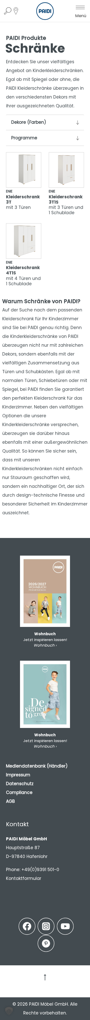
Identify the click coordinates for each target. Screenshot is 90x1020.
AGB (10, 801)
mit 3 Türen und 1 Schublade (66, 202)
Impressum (18, 775)
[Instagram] (46, 926)
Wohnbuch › (45, 645)
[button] (9, 1011)
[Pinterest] (46, 943)
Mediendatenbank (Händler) (37, 766)
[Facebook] (27, 926)
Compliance (19, 792)
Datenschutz (20, 784)
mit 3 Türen (23, 199)
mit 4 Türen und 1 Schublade (23, 273)
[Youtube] (65, 926)
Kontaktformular (23, 878)
